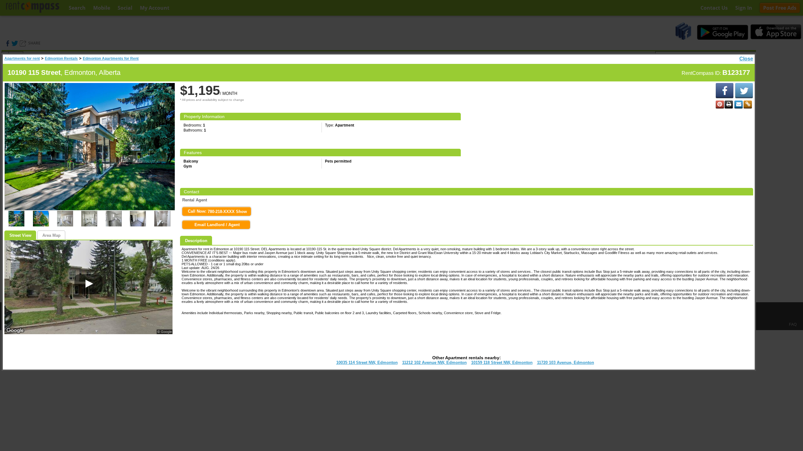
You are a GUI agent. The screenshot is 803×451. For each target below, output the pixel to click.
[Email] (738, 105)
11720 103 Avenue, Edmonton (565, 362)
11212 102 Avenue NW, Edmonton (434, 362)
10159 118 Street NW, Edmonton (502, 362)
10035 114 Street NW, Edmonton (367, 362)
